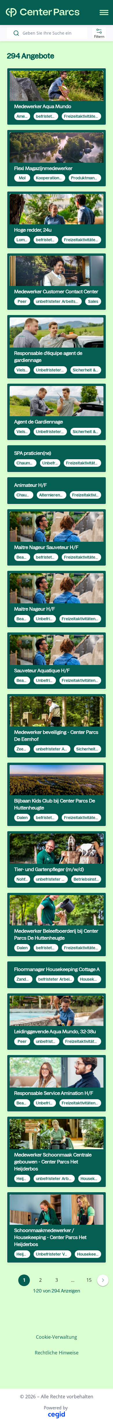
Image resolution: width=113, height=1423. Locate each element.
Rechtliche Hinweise (57, 1352)
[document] (56, 96)
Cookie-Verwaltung (56, 1337)
